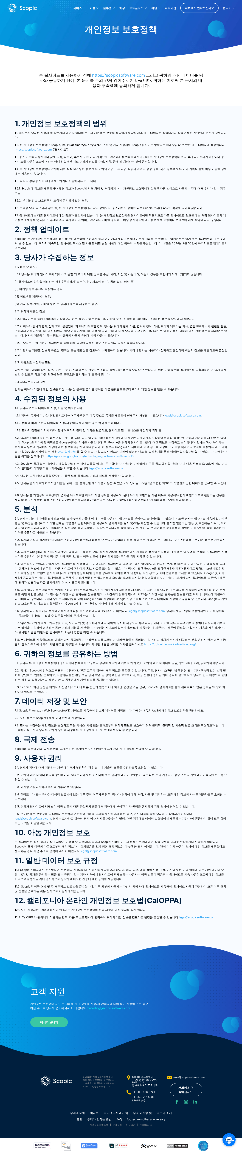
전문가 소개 (164, 1113)
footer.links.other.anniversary (146, 1119)
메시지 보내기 (49, 1022)
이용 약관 (130, 1125)
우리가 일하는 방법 (99, 1119)
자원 (154, 8)
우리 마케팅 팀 (142, 1113)
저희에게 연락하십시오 (199, 8)
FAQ (119, 1119)
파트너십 (170, 8)
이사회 (94, 1113)
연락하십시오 (146, 1125)
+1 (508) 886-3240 (143, 1091)
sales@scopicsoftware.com (189, 1077)
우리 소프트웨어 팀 (116, 1113)
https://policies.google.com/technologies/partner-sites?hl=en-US (90, 456)
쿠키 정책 (117, 1125)
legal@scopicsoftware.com (183, 415)
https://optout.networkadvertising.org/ (170, 644)
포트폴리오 (136, 8)
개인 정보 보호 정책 (99, 1125)
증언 (79, 1119)
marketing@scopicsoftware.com (108, 1008)
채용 (122, 8)
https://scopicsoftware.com (118, 75)
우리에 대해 (77, 1113)
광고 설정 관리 (67, 451)
